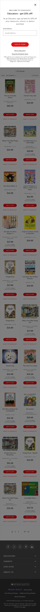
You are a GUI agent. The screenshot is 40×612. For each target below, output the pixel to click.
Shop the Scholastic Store (20, 54)
